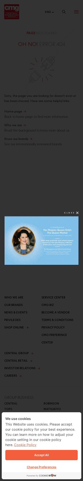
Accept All (41, 455)
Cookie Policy (25, 445)
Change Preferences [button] (41, 467)
